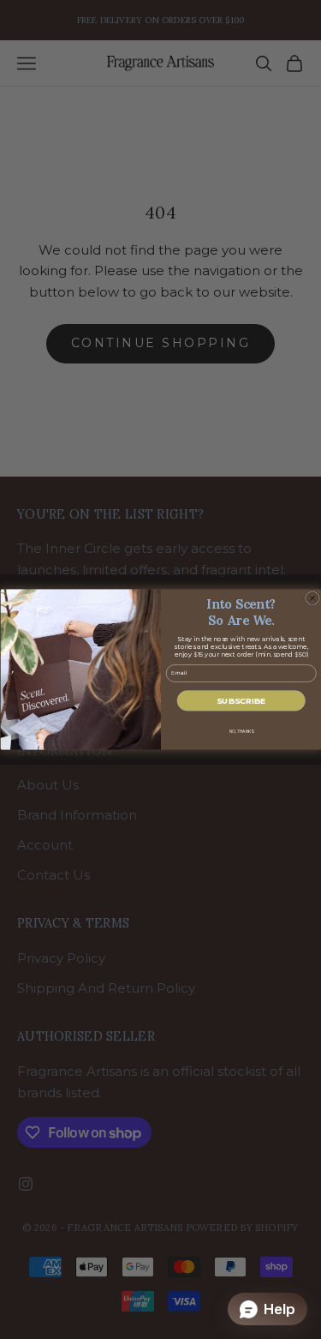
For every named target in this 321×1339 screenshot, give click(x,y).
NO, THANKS (241, 731)
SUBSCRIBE (241, 701)
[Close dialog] (312, 598)
